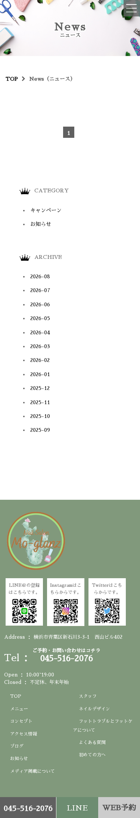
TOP (15, 696)
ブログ (17, 746)
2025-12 (40, 388)
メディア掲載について (32, 771)
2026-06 (40, 304)
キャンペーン (46, 210)
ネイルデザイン (94, 709)
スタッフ (88, 696)
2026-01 (40, 374)
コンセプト (21, 721)
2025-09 (40, 430)
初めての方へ (92, 755)
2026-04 (40, 332)
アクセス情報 (23, 734)
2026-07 (40, 290)
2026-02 (40, 360)
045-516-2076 (28, 808)
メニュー (19, 709)
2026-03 (40, 346)
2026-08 (40, 276)
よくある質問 (92, 742)
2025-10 (40, 416)
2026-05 (40, 318)
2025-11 (40, 402)
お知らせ (40, 224)
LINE (77, 808)
